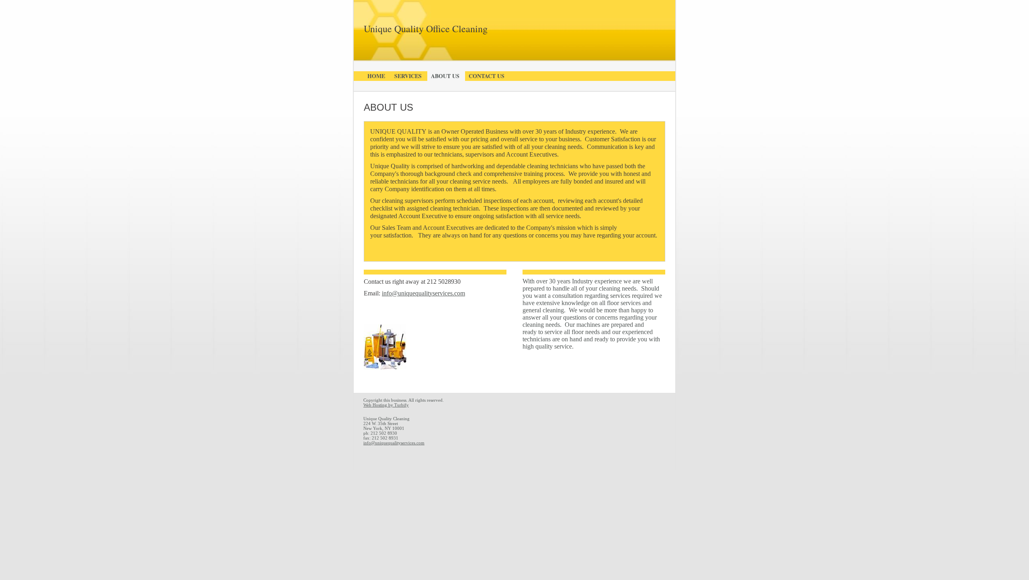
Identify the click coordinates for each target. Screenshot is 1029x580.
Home (376, 76)
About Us (445, 76)
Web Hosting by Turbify (386, 404)
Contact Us (486, 76)
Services (408, 76)
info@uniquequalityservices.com (393, 442)
